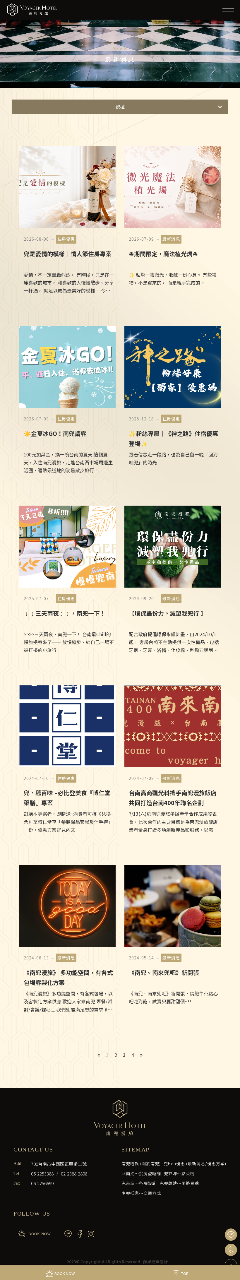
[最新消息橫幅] (120, 44)
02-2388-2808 (74, 1174)
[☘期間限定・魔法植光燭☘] (172, 227)
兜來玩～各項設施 (139, 1183)
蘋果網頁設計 (155, 1261)
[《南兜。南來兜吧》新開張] (172, 946)
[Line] (231, 1234)
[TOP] (231, 1265)
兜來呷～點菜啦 (179, 1173)
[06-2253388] (231, 1250)
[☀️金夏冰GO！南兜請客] (67, 407)
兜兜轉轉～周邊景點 (179, 1183)
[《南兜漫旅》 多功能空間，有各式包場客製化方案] (67, 946)
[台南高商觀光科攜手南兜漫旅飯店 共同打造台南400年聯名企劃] (172, 766)
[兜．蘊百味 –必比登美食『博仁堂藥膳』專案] (67, 766)
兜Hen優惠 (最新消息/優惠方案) (195, 1163)
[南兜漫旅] (32, 10)
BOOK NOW (39, 1234)
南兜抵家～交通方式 (141, 1193)
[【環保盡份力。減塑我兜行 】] (172, 587)
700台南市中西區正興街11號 (59, 1164)
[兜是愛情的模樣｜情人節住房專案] (67, 227)
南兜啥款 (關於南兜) (141, 1163)
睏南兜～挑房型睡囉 (141, 1173)
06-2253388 (42, 1174)
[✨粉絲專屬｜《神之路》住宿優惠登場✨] (172, 407)
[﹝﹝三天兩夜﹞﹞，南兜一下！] (67, 587)
